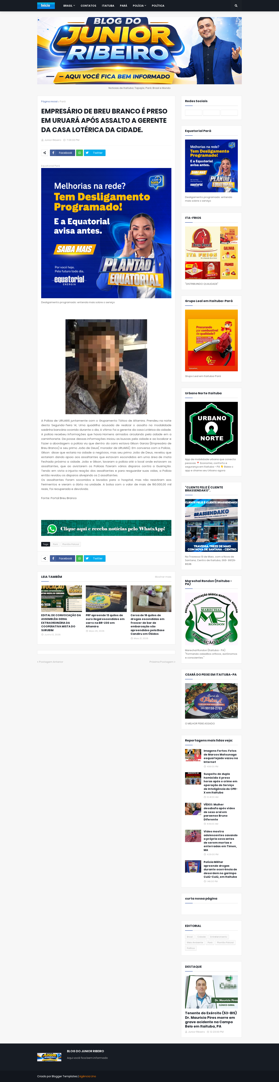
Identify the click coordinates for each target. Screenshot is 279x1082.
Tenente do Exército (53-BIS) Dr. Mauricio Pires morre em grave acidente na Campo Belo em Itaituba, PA (211, 1020)
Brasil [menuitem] (68, 6)
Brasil (190, 936)
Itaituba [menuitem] (108, 6)
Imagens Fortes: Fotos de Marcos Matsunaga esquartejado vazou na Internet (221, 756)
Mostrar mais (163, 576)
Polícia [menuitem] (138, 6)
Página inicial (49, 101)
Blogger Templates (64, 1076)
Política (191, 948)
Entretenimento (218, 936)
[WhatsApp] (79, 153)
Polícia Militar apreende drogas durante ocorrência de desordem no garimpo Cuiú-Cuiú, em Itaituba (220, 869)
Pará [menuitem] (123, 6)
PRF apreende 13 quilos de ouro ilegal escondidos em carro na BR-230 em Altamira (105, 621)
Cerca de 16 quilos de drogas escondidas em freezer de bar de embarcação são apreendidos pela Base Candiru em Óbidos (148, 625)
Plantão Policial (70, 544)
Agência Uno (87, 1076)
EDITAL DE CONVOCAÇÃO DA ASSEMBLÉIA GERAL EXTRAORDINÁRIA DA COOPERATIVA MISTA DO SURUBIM (61, 623)
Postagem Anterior (51, 662)
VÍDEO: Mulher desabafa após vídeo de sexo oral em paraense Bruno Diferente (219, 812)
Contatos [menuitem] (88, 6)
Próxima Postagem (161, 662)
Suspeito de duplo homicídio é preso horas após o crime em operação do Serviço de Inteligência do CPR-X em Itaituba (220, 783)
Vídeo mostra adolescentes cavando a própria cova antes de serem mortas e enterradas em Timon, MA (221, 841)
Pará (63, 101)
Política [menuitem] (158, 6)
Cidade (201, 936)
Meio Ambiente (195, 942)
